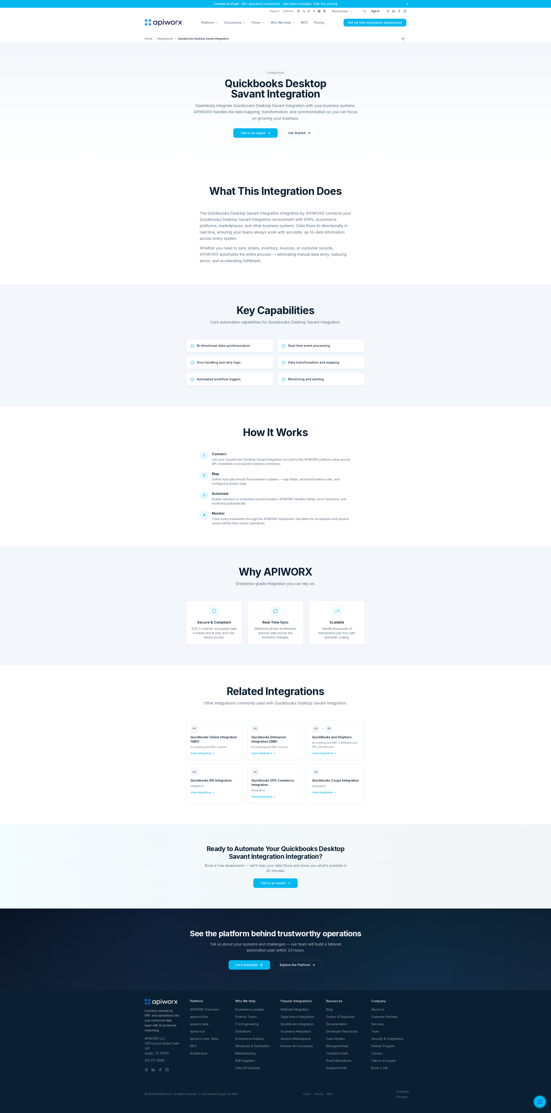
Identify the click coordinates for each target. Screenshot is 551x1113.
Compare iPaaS (337, 1053)
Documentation (336, 1024)
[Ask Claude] (303, 11)
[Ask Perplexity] (308, 11)
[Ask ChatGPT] (298, 11)
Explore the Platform (295, 965)
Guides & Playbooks (340, 1017)
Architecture (198, 1053)
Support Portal (336, 1068)
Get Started (296, 133)
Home (148, 38)
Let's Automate (246, 965)
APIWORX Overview (204, 1009)
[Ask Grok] (319, 11)
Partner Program (383, 1046)
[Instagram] (404, 11)
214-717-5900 (154, 1060)
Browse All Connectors (297, 1046)
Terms (307, 1094)
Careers (377, 1053)
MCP (304, 22)
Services (377, 1024)
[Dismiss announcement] (407, 3)
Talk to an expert (253, 133)
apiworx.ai (197, 1031)
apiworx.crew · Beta (204, 1038)
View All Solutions (247, 1068)
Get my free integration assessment (375, 22)
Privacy (318, 1094)
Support (274, 11)
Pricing (319, 22)
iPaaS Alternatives (338, 1060)
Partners (288, 11)
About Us (377, 1009)
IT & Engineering (247, 1024)
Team (375, 1031)
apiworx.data (199, 1024)
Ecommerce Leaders (250, 1009)
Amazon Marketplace (296, 1038)
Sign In (375, 11)
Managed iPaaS (337, 1046)
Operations (243, 1031)
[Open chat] (540, 1102)
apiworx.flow (199, 1017)
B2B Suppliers (245, 1060)
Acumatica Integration (296, 1031)
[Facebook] (399, 11)
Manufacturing (245, 1053)
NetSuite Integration (295, 1009)
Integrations (165, 38)
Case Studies (335, 1038)
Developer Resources (342, 1031)
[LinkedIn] (393, 11)
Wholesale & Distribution (252, 1046)
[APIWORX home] (163, 22)
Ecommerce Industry (249, 1038)
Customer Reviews (384, 1017)
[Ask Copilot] (324, 11)
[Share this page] (402, 38)
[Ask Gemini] (314, 11)
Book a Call (379, 1068)
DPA (329, 1094)
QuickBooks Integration (297, 1024)
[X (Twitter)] (388, 11)
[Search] (365, 11)
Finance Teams (246, 1017)
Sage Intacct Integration (297, 1017)
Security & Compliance (387, 1038)
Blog (329, 1009)
